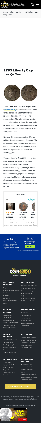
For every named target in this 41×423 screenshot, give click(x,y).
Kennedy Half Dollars (27, 367)
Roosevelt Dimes (26, 320)
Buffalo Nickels (25, 313)
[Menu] (37, 4)
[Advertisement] (20, 42)
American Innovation (9, 327)
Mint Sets (6, 295)
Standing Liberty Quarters (10, 345)
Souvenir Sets (7, 298)
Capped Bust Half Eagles (28, 337)
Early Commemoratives (10, 288)
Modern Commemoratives (11, 290)
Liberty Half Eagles (26, 345)
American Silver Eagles (28, 288)
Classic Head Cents (8, 372)
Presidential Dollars (9, 325)
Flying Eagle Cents (8, 364)
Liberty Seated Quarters (10, 339)
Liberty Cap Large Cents (16, 4)
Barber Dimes (25, 325)
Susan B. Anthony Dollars (10, 322)
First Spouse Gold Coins (28, 301)
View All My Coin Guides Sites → (20, 387)
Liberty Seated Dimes (27, 323)
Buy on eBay (10, 110)
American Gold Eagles (28, 291)
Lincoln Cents (7, 362)
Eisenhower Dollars (8, 320)
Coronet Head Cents (9, 375)
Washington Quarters (9, 347)
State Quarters (7, 350)
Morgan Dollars (7, 315)
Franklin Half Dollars (27, 364)
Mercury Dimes (25, 318)
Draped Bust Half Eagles (28, 342)
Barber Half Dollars (26, 379)
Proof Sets (6, 293)
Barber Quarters (8, 342)
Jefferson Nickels (26, 315)
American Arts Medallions (29, 285)
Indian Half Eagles (26, 347)
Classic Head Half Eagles (28, 340)
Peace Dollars (7, 317)
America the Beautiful (9, 352)
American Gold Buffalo (28, 298)
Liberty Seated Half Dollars (29, 377)
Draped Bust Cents (8, 370)
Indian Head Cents (8, 367)
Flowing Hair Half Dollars (28, 374)
